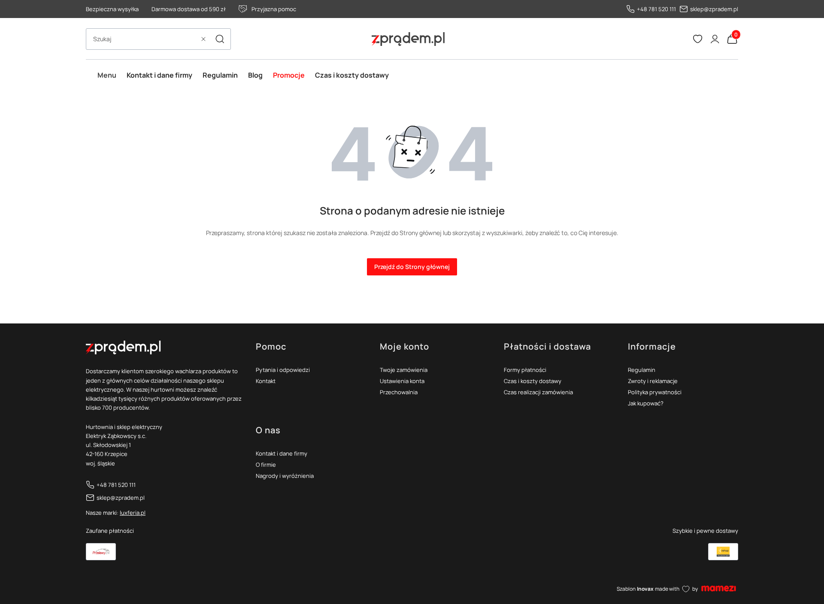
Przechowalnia (399, 392)
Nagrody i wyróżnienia (285, 476)
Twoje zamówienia (403, 370)
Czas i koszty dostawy (532, 381)
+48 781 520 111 (656, 9)
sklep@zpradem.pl (714, 9)
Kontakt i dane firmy (281, 453)
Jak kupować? (645, 403)
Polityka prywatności (655, 392)
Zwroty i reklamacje (653, 381)
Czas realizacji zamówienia (538, 392)
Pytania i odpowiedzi (283, 370)
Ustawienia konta (402, 381)
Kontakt (266, 381)
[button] (219, 39)
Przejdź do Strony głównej (412, 267)
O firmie (266, 464)
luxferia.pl (132, 512)
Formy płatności (525, 370)
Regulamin (641, 370)
